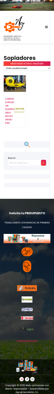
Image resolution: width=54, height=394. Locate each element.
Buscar (12, 158)
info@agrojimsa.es (27, 340)
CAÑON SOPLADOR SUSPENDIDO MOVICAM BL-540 (9, 111)
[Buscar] (43, 163)
